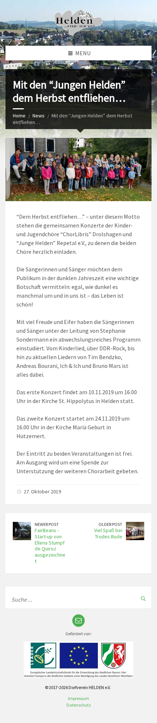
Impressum (78, 698)
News (38, 115)
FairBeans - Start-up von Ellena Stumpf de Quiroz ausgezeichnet (50, 545)
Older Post (110, 524)
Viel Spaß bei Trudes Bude (108, 533)
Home (19, 115)
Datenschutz (78, 705)
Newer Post (47, 524)
